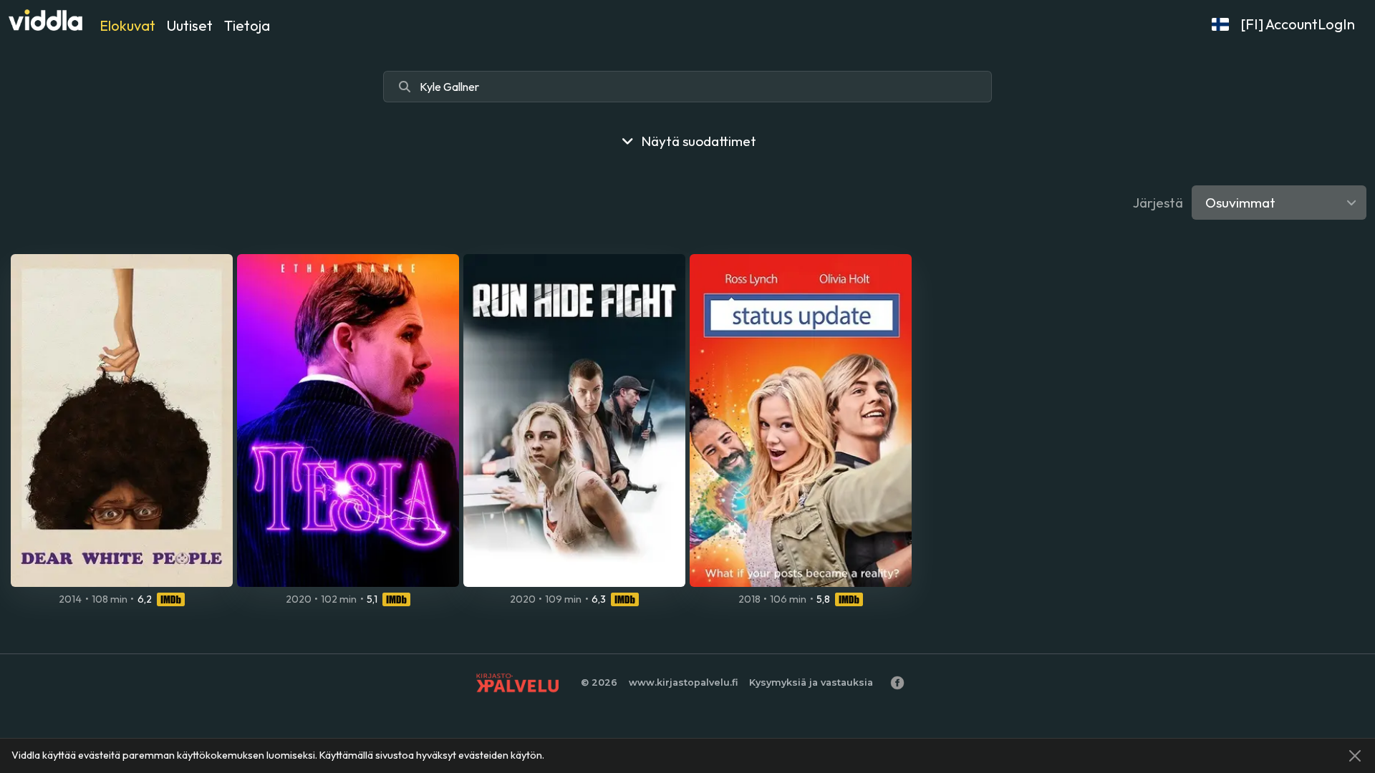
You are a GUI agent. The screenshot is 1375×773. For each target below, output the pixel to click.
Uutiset (190, 25)
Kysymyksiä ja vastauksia (811, 682)
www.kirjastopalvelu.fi (683, 682)
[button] (1220, 24)
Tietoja (247, 25)
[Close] (1355, 755)
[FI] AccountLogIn (1297, 24)
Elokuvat (127, 25)
